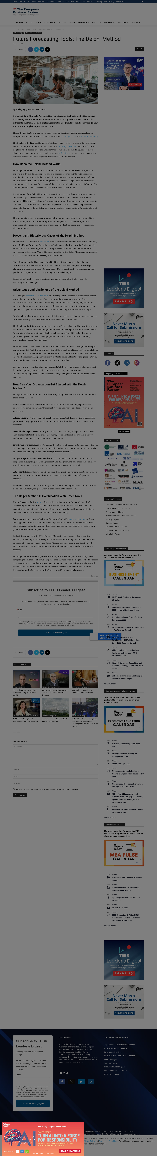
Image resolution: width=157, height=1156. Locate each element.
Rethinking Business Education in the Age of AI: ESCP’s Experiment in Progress (55, 692)
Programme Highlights (115, 512)
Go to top (94, 576)
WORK (61, 22)
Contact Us (119, 2)
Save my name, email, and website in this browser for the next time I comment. (47, 789)
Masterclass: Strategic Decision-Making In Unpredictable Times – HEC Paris (128, 774)
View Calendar (110, 683)
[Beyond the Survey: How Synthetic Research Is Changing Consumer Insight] (26, 679)
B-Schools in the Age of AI (51, 687)
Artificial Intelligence (49, 716)
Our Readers (32, 2)
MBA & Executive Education (33, 33)
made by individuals (68, 146)
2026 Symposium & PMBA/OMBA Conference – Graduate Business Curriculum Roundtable (126, 918)
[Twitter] (36, 49)
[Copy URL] (47, 49)
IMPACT (95, 22)
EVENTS (135, 22)
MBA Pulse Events (113, 534)
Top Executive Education (84, 2)
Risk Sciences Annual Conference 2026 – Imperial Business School (126, 608)
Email (20, 610)
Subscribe (61, 2)
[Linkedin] (41, 49)
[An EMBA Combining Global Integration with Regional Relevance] (26, 707)
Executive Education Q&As (116, 527)
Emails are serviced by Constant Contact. (62, 626)
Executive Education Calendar (117, 530)
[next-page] (18, 731)
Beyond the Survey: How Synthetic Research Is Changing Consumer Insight (25, 692)
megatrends (70, 136)
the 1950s (44, 241)
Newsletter (70, 2)
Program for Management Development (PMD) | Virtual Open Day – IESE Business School (126, 640)
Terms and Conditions (108, 1141)
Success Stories (112, 523)
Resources (41, 2)
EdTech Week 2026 (120, 907)
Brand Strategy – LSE (121, 763)
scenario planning (89, 136)
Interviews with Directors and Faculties (26, 716)
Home (15, 2)
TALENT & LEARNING (78, 22)
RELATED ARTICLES (22, 665)
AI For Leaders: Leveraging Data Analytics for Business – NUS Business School (125, 653)
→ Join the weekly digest (56, 632)
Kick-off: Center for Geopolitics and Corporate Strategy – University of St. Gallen (127, 666)
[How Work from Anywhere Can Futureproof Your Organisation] (85, 679)
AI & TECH (35, 22)
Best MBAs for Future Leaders (118, 508)
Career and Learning (78, 716)
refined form (65, 153)
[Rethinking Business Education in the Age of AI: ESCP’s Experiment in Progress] (55, 679)
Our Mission (51, 2)
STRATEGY (48, 22)
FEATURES (122, 22)
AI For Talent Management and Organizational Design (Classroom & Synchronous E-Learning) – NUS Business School (127, 798)
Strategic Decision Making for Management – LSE (124, 755)
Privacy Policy (89, 1141)
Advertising (98, 2)
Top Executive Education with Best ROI (121, 504)
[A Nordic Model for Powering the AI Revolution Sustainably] (55, 707)
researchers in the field (37, 295)
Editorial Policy (109, 2)
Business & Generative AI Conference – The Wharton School (128, 628)
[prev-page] (14, 731)
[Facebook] (30, 49)
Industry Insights (25, 29)
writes (40, 502)
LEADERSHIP (20, 22)
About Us (22, 2)
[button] (142, 2)
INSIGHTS (108, 22)
